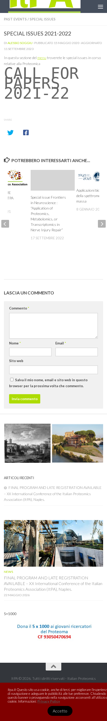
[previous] (5, 224)
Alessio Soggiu (20, 43)
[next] (102, 224)
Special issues (43, 19)
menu (41, 57)
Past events (15, 19)
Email (60, 343)
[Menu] (100, 6)
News (8, 572)
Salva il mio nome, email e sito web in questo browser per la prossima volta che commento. (48, 383)
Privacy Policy (48, 701)
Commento (19, 308)
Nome (15, 343)
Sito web (16, 361)
